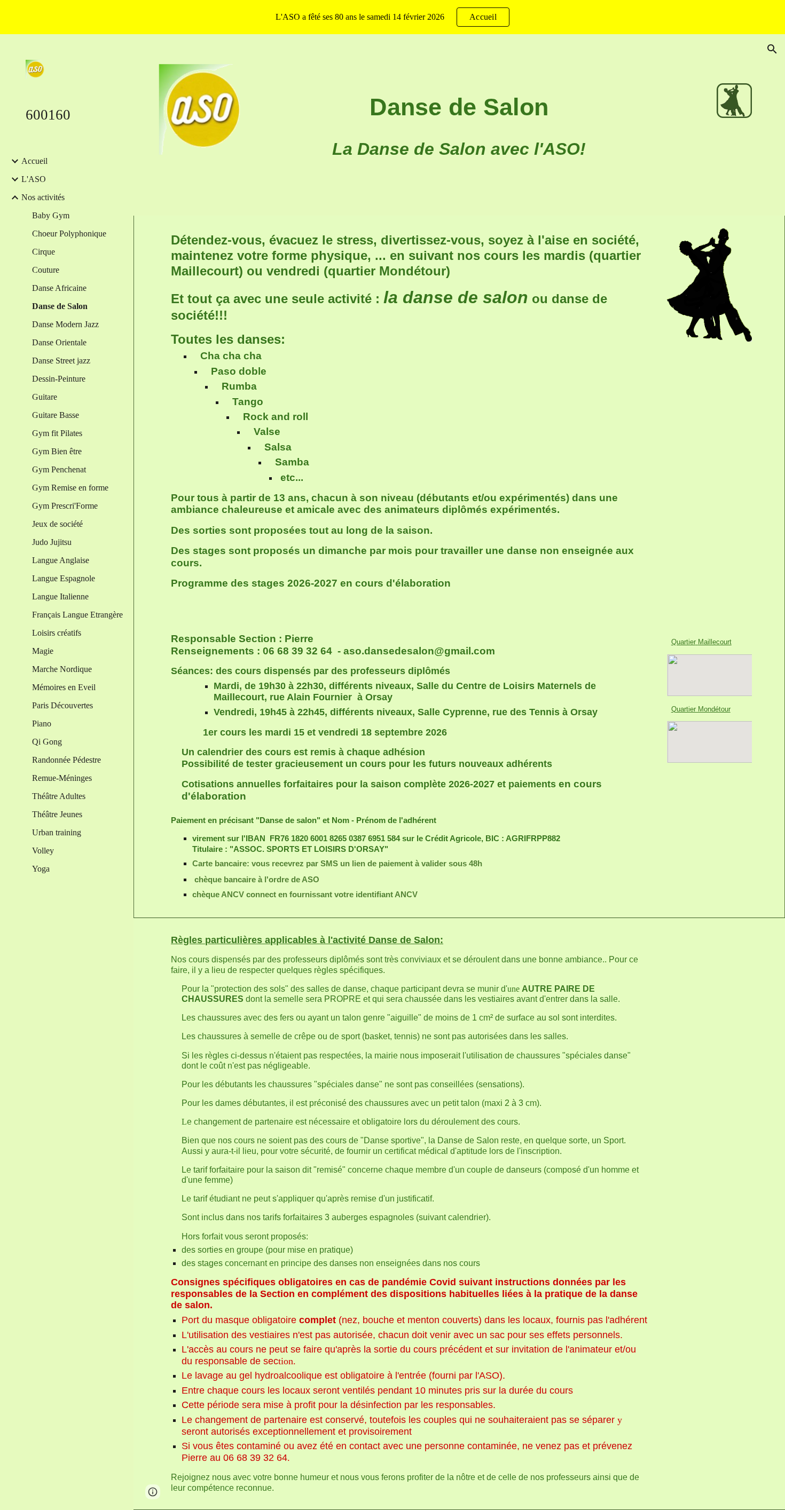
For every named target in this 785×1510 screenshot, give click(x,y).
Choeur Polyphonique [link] (69, 233)
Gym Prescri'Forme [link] (65, 505)
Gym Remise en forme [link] (70, 487)
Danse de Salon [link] (60, 306)
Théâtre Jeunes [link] (57, 814)
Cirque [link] (43, 251)
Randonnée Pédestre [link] (66, 759)
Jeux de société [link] (57, 523)
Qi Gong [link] (47, 741)
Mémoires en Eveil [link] (64, 687)
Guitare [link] (44, 396)
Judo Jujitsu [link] (52, 542)
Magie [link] (42, 650)
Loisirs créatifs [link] (56, 632)
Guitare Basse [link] (55, 415)
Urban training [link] (56, 832)
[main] (458, 107)
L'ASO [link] (33, 179)
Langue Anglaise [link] (60, 560)
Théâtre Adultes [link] (58, 796)
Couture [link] (45, 269)
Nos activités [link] (43, 197)
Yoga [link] (41, 868)
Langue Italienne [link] (60, 596)
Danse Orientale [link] (59, 342)
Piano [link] (41, 723)
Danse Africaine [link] (59, 287)
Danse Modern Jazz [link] (65, 324)
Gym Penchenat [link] (59, 469)
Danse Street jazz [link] (61, 360)
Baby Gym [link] (50, 215)
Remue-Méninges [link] (62, 777)
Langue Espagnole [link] (63, 578)
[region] (392, 17)
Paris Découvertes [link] (62, 705)
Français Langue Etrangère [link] (77, 614)
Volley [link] (43, 850)
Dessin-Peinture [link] (58, 378)
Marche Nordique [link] (62, 669)
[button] (772, 49)
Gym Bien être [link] (57, 451)
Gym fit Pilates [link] (57, 433)
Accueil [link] (34, 160)
